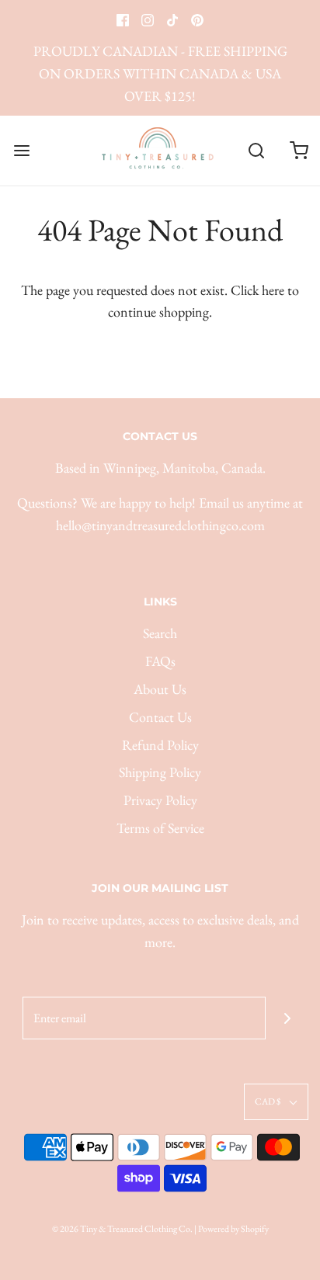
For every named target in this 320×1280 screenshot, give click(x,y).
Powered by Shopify (233, 1229)
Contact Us (160, 717)
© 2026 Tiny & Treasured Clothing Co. (122, 1229)
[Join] (287, 1018)
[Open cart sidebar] (298, 150)
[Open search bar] (256, 150)
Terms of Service (160, 828)
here (273, 290)
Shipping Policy (160, 772)
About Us (160, 689)
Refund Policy (160, 745)
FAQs (160, 661)
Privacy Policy (160, 800)
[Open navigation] (21, 150)
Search (160, 633)
